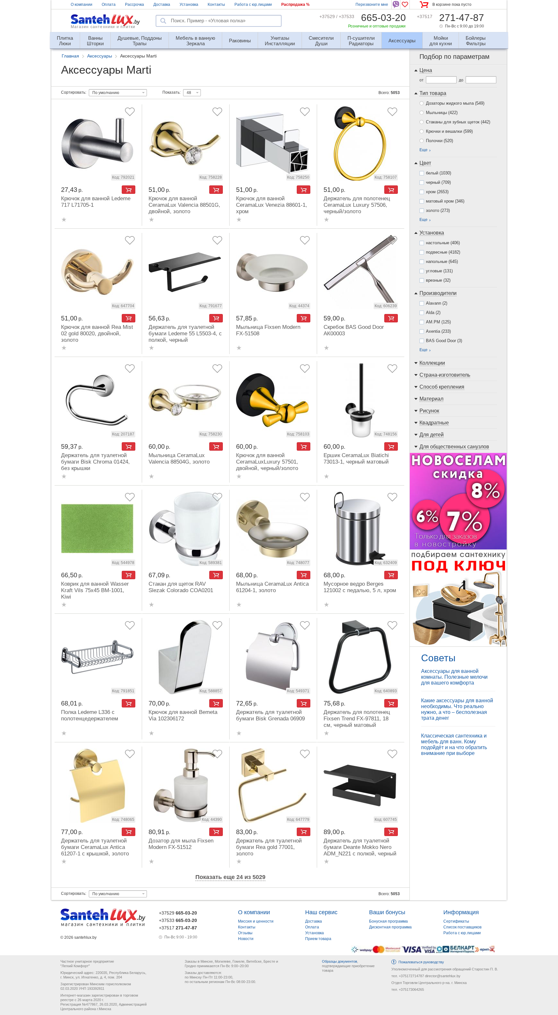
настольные (443, 242)
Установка (189, 4)
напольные (442, 261)
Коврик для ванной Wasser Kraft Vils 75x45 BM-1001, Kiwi (95, 590)
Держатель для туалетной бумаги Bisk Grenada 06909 (270, 715)
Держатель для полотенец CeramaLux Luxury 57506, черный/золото (357, 205)
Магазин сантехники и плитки (103, 27)
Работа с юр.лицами (253, 4)
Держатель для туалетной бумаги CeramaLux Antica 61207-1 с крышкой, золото (95, 847)
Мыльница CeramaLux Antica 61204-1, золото (272, 587)
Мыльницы (442, 112)
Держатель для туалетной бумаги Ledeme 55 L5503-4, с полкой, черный (185, 333)
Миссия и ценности (256, 921)
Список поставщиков (462, 927)
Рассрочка (134, 4)
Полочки (439, 140)
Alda (433, 312)
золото (438, 210)
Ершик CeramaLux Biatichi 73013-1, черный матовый (356, 458)
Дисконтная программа (390, 927)
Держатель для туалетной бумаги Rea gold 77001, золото (269, 847)
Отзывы (245, 933)
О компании (81, 4)
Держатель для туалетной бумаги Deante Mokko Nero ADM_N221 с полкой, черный (360, 847)
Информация (461, 912)
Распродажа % (295, 4)
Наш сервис (321, 912)
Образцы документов (339, 961)
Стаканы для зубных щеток (458, 122)
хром (437, 191)
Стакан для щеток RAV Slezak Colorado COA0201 (181, 587)
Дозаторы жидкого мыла (455, 103)
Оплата (109, 4)
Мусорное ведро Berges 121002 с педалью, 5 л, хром (360, 587)
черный (438, 182)
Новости (245, 939)
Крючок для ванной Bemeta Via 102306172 (183, 715)
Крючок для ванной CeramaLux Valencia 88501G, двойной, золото (184, 205)
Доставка (161, 4)
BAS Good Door (444, 340)
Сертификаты (456, 921)
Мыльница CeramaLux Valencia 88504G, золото (179, 458)
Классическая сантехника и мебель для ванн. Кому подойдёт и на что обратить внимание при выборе (454, 744)
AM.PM (438, 321)
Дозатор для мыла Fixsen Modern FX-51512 (181, 844)
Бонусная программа (388, 921)
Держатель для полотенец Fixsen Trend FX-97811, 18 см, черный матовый (357, 718)
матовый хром (445, 201)
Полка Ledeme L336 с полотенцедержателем (89, 715)
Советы (438, 658)
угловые (439, 270)
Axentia (438, 331)
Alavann (436, 303)
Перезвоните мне (372, 4)
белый (438, 173)
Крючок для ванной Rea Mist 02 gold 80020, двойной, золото (97, 333)
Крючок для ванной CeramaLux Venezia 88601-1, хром (271, 205)
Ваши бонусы (387, 912)
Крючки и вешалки (449, 131)
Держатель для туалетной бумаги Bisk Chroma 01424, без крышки (95, 461)
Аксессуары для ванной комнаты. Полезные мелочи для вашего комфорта (454, 676)
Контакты (216, 4)
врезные (438, 280)
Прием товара (318, 939)
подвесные (443, 252)
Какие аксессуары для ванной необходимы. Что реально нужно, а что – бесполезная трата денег (457, 709)
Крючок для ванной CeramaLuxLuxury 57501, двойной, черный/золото (267, 461)
